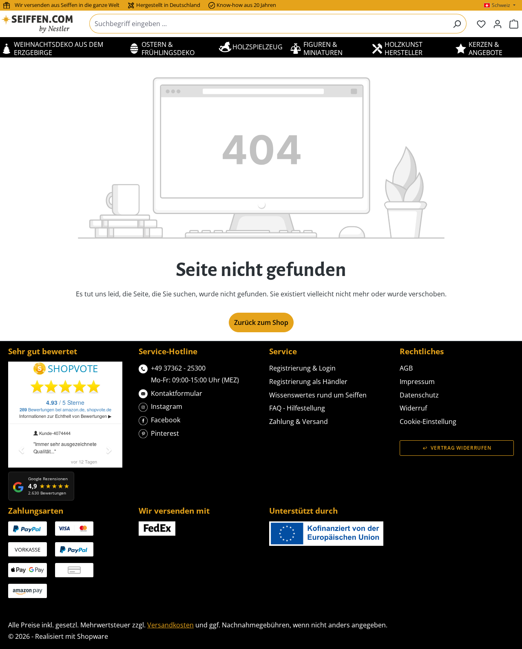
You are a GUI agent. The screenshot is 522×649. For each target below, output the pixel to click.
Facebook (165, 419)
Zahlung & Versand (298, 421)
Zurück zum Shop (261, 322)
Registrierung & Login (302, 368)
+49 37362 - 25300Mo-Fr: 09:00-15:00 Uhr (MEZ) (195, 374)
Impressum (417, 381)
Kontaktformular (176, 393)
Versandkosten (170, 624)
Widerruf (413, 408)
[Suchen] (457, 23)
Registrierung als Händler (308, 381)
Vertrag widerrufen (461, 447)
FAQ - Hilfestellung (297, 408)
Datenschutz (419, 395)
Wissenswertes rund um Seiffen (318, 395)
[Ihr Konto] (497, 23)
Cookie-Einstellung (428, 421)
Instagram (166, 406)
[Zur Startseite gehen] (42, 24)
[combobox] (268, 23)
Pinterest (165, 433)
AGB (406, 368)
